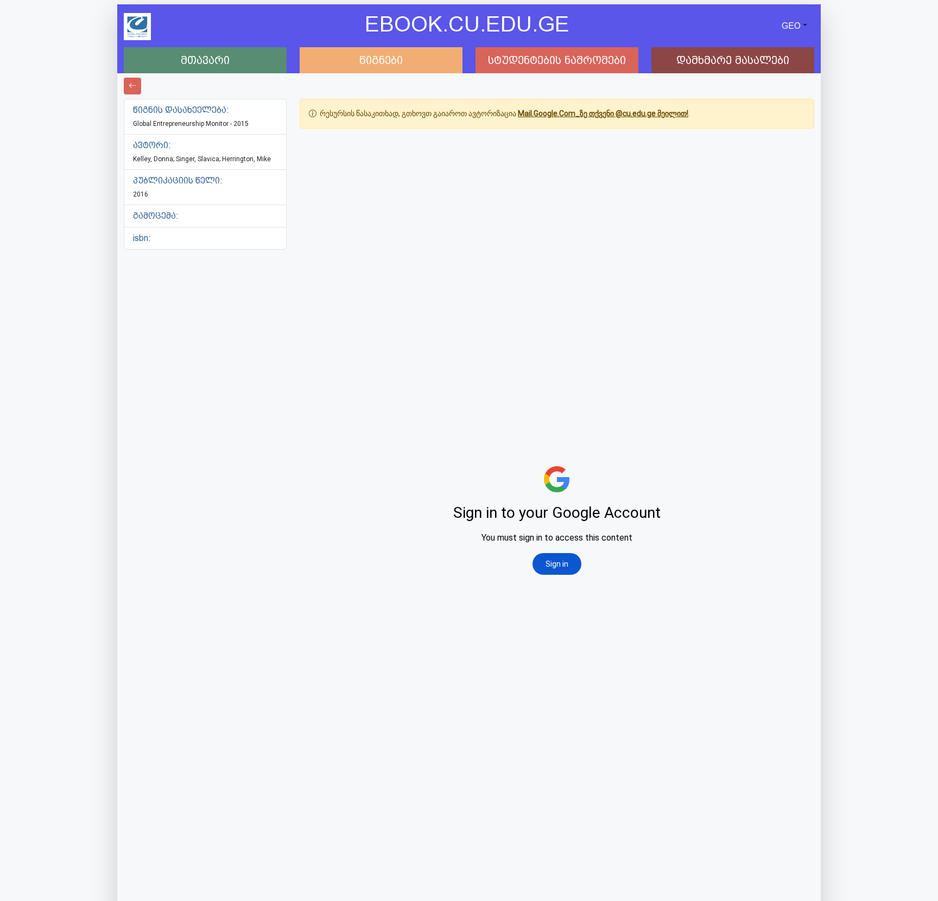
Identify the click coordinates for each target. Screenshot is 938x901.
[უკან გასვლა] (132, 86)
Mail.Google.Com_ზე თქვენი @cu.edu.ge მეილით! (603, 113)
